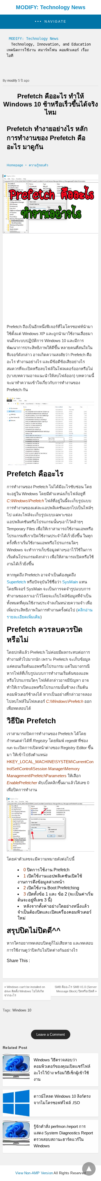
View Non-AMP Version (34, 1173)
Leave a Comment (50, 1034)
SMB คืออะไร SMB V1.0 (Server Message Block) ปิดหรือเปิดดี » (76, 989)
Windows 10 (21, 1010)
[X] (11, 971)
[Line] (19, 971)
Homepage (15, 165)
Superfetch (16, 582)
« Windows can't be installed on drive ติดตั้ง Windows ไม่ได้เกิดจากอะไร (24, 991)
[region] (50, 279)
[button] (50, 22)
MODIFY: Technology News (50, 7)
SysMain (70, 582)
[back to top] (89, 1169)
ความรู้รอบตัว (38, 165)
